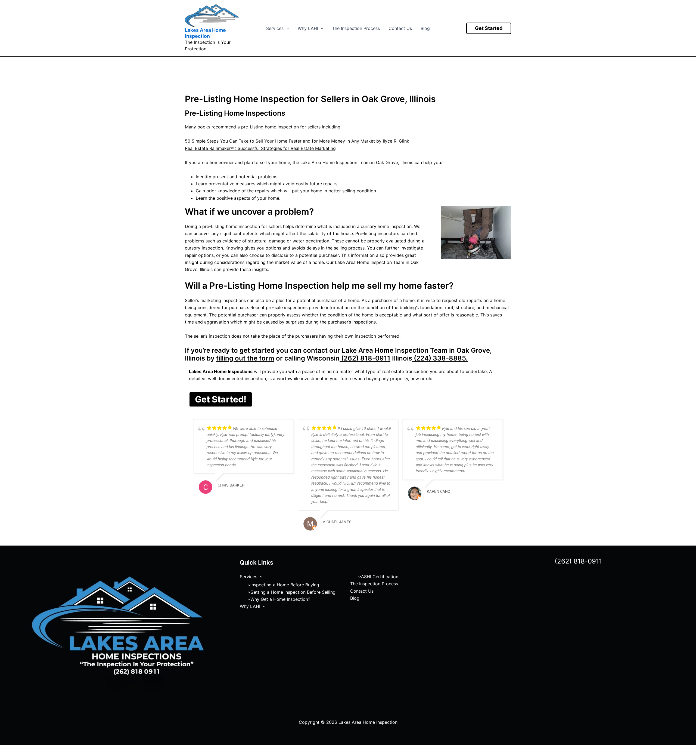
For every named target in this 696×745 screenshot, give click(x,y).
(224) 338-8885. (440, 358)
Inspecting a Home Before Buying (284, 584)
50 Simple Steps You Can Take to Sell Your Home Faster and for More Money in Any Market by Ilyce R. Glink (297, 141)
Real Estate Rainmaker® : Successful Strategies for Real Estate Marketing (260, 148)
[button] (286, 28)
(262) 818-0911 (365, 358)
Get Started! (220, 399)
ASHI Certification (379, 576)
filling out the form (245, 358)
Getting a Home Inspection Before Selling (292, 592)
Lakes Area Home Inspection (205, 33)
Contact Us (400, 28)
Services (275, 28)
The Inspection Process (356, 28)
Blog (425, 28)
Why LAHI (308, 28)
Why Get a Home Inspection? (280, 599)
